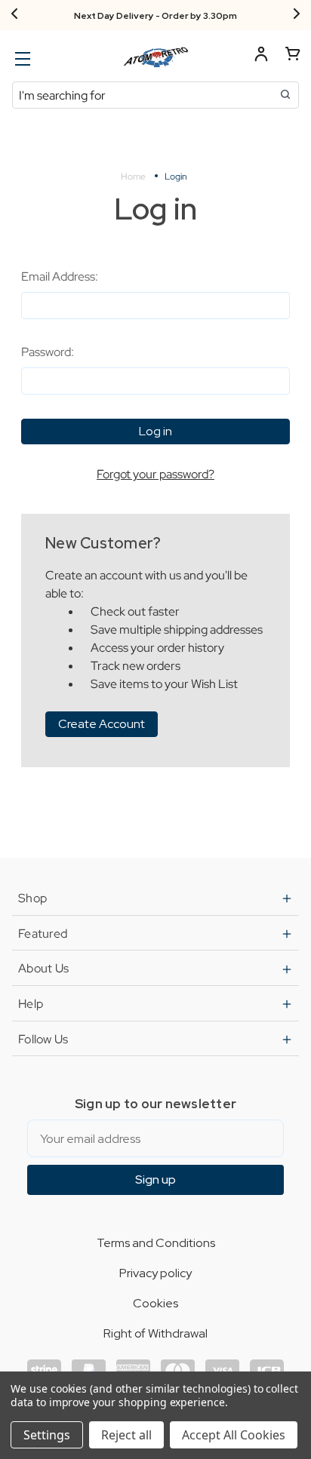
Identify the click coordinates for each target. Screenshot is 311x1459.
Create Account (101, 724)
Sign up (155, 1179)
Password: (47, 352)
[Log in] (261, 56)
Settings (46, 1435)
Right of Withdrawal (155, 1333)
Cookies (155, 1303)
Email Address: (59, 276)
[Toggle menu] (21, 58)
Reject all (126, 1435)
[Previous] (14, 15)
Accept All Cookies (233, 1435)
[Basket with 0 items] (293, 56)
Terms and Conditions (156, 1243)
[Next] (296, 15)
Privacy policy (155, 1273)
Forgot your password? (155, 474)
